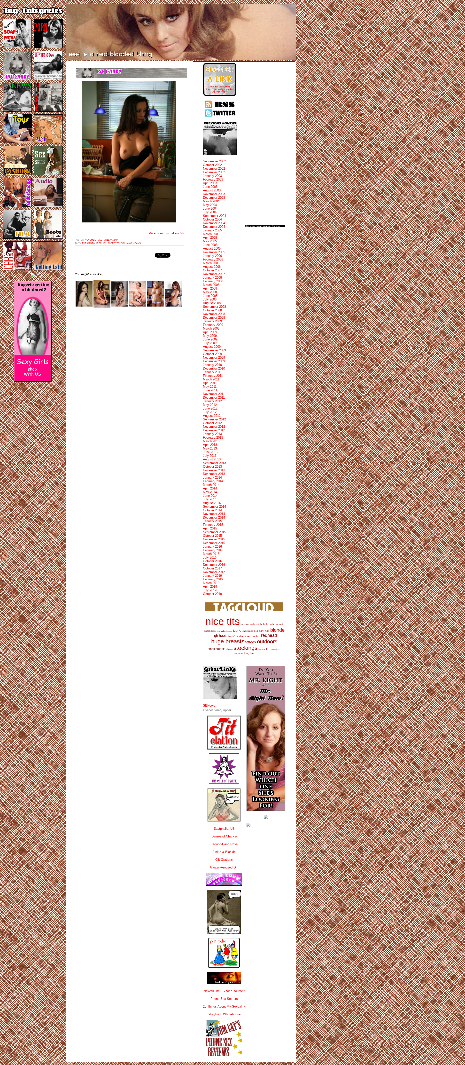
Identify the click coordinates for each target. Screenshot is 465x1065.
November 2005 (214, 252)
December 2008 (214, 317)
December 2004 (214, 227)
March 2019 (211, 583)
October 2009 (212, 354)
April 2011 (210, 383)
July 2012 (210, 412)
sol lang (126, 243)
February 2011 (213, 376)
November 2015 (214, 539)
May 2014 (210, 492)
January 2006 (212, 256)
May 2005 (210, 241)
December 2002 (214, 172)
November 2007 (214, 274)
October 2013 (212, 466)
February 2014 (213, 481)
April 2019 (210, 586)
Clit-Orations (224, 859)
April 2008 (210, 288)
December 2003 (214, 197)
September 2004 (214, 216)
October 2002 (212, 165)
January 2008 (212, 277)
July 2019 (210, 590)
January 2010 (212, 365)
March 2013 (211, 441)
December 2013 (214, 474)
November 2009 (214, 357)
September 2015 (214, 532)
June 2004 (210, 208)
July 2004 (210, 212)
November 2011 (214, 394)
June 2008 (210, 296)
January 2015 (212, 521)
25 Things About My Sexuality (224, 1006)
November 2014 (214, 514)
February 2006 (213, 259)
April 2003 (210, 183)
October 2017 (212, 568)
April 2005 (210, 237)
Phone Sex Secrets (224, 999)
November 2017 (214, 572)
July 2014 (210, 499)
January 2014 (212, 477)
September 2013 (214, 463)
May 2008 (210, 292)
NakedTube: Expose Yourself (224, 991)
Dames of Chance (224, 836)
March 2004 (211, 201)
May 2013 (210, 448)
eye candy (88, 243)
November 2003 (214, 194)
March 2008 (211, 285)
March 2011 (211, 379)
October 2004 (212, 219)
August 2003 (212, 190)
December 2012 (214, 430)
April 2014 (210, 488)
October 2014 (212, 510)
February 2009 (213, 325)
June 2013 (210, 452)
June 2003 (210, 187)
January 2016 (212, 546)
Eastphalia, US (224, 828)
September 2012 (214, 419)
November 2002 (214, 168)
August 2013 (212, 459)
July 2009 (210, 343)
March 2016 (211, 554)
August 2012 (212, 416)
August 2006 (212, 266)
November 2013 (214, 470)
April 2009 (210, 332)
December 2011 (214, 397)
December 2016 (214, 565)
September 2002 (214, 161)
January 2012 (212, 401)
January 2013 (212, 434)
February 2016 (213, 550)
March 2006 (211, 263)
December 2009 (214, 361)
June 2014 (210, 495)
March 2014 (211, 485)
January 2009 (212, 321)
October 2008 (212, 310)
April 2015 (210, 528)
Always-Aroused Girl (224, 867)
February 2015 (213, 525)
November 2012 (214, 426)
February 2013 (213, 437)
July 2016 (210, 557)
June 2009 (210, 339)
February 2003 (213, 179)
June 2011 (210, 390)
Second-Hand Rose (224, 844)
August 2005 (212, 248)
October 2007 (212, 270)
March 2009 (211, 328)
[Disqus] (129, 373)
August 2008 (212, 303)
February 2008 (213, 281)
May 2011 (210, 386)
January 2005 (212, 230)
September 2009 (214, 350)
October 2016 (212, 561)
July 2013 (210, 456)
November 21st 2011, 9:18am (101, 240)
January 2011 (212, 372)
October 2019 (212, 594)
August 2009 (212, 346)
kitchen (101, 243)
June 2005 (210, 245)
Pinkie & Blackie (224, 852)
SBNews (209, 705)
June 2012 (210, 408)
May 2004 (210, 205)
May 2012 (210, 405)
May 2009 (210, 336)
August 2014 (212, 503)
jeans (137, 243)
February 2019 (213, 579)
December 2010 (214, 368)
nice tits (113, 243)
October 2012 (212, 423)
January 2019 (212, 575)
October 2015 (212, 535)
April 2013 (210, 445)
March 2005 (211, 234)
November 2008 (214, 314)
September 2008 (214, 306)
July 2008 (210, 299)
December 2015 (214, 543)
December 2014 (214, 517)
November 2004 (214, 223)
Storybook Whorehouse (224, 1014)
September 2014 (214, 506)
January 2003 (212, 176)
